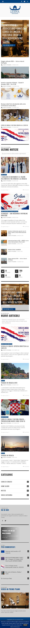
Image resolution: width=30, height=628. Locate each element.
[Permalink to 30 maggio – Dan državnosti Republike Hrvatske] (15, 201)
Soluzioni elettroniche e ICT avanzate (13, 552)
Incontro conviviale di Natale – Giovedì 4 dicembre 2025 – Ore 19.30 (12, 83)
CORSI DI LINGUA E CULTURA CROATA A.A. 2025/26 (14, 125)
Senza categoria (14, 211)
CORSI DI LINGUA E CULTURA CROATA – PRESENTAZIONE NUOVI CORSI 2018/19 (13, 420)
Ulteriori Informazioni (15, 626)
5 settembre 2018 (15, 423)
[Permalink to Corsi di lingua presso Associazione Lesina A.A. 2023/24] (2, 566)
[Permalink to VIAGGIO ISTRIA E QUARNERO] (4, 251)
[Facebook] (21, 1)
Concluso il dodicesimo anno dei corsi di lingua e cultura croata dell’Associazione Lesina (17, 232)
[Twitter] (24, 1)
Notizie (8, 211)
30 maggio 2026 (15, 217)
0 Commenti (26, 189)
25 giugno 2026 (15, 180)
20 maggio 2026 (20, 235)
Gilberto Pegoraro (7, 64)
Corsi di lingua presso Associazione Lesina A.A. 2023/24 (14, 566)
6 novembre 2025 (15, 107)
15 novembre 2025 (15, 86)
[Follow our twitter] (2, 271)
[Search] (3, 1)
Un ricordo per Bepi (6, 578)
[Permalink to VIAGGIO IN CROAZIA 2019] (15, 371)
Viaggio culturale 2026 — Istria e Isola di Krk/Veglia (12, 62)
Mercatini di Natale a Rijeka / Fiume (13, 573)
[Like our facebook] (16, 271)
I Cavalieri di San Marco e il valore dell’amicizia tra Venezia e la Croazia (14, 178)
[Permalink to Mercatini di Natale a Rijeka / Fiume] (2, 572)
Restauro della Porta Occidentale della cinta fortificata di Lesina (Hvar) (13, 104)
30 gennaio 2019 (15, 384)
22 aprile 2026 (20, 243)
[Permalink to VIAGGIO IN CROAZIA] (15, 443)
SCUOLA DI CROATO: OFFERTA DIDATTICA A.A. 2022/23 (15, 347)
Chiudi (25, 625)
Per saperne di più (5, 189)
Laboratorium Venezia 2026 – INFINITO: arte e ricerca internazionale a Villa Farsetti (18, 241)
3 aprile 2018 (14, 457)
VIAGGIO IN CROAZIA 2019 (9, 383)
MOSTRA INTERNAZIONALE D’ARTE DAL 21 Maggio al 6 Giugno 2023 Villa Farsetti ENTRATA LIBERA (14, 559)
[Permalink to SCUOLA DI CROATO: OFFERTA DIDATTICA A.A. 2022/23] (15, 334)
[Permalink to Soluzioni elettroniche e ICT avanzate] (2, 551)
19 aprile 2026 (20, 251)
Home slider (3, 174)
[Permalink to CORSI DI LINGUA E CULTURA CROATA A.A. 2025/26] (15, 135)
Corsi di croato (4, 344)
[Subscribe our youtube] (2, 276)
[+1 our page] (16, 276)
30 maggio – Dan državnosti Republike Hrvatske (14, 214)
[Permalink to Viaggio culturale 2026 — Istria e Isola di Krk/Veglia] (15, 72)
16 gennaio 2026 (15, 64)
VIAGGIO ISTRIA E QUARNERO (14, 249)
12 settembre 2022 (15, 350)
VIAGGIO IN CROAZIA (7, 455)
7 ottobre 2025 (15, 127)
